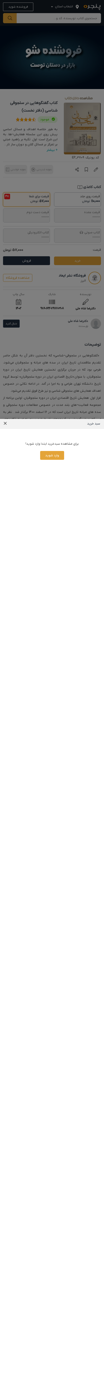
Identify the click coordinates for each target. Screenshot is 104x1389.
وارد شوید (52, 455)
